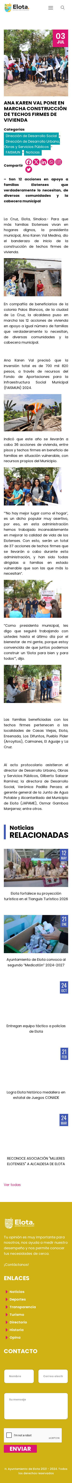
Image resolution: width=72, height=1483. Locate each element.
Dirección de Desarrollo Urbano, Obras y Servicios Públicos (32, 144)
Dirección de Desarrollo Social (31, 135)
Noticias (33, 152)
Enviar (20, 1449)
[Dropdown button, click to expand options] (62, 7)
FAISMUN (13, 152)
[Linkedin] (43, 162)
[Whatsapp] (51, 162)
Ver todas (12, 1184)
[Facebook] (28, 162)
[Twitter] (28, 169)
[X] (36, 162)
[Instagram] (58, 162)
